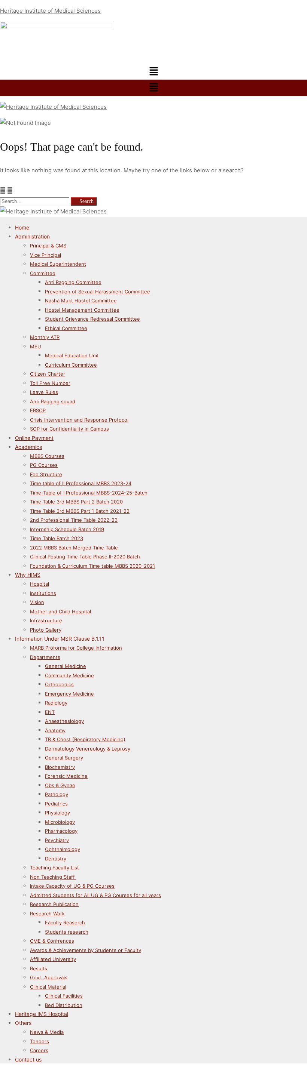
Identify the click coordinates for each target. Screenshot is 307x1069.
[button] (153, 72)
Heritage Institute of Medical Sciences (50, 10)
